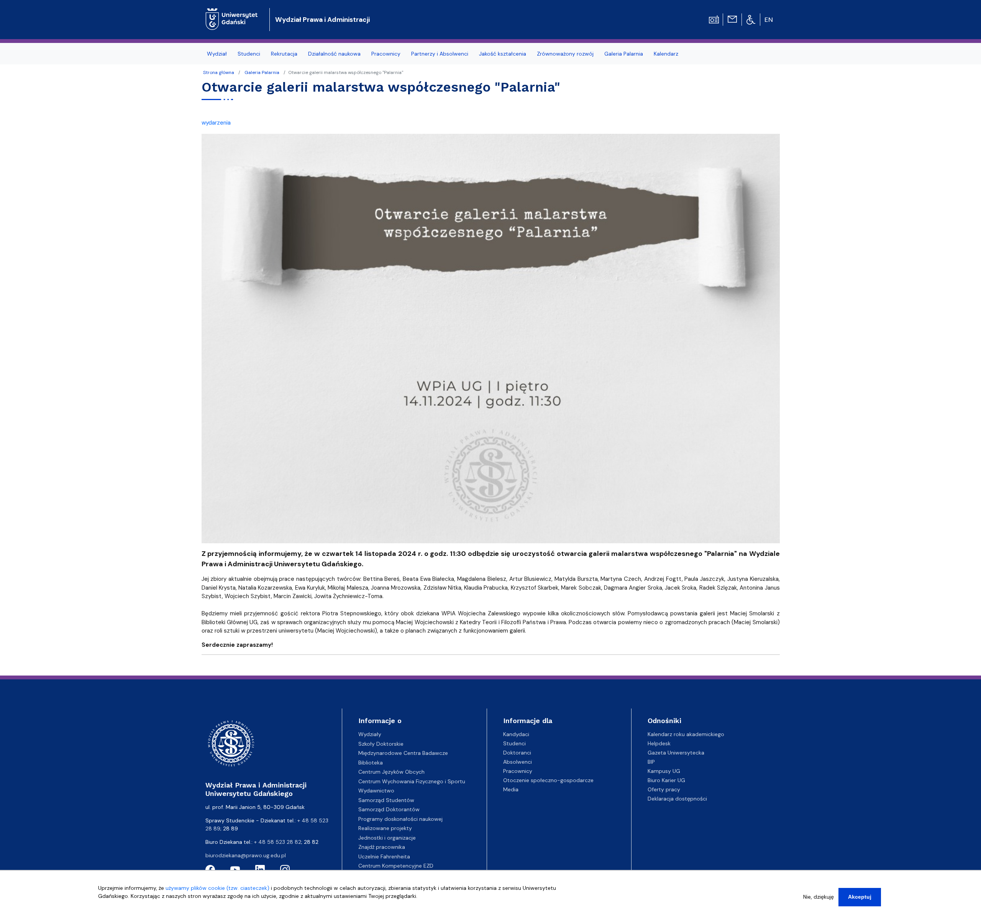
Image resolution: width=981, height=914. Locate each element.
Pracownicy (517, 771)
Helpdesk (659, 743)
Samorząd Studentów (386, 800)
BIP (651, 761)
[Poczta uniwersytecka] (732, 18)
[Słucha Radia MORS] (714, 18)
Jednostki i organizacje (387, 837)
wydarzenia (216, 123)
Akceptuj (859, 897)
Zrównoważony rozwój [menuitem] (565, 53)
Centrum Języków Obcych (391, 771)
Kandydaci (516, 734)
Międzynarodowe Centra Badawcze (403, 753)
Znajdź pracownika (381, 846)
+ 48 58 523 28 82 (277, 841)
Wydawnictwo (376, 790)
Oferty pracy (664, 789)
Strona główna (218, 72)
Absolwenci (517, 761)
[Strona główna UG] (231, 13)
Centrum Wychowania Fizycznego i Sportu (411, 781)
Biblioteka (370, 762)
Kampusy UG (664, 771)
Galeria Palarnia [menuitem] (623, 53)
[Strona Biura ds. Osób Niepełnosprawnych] (750, 19)
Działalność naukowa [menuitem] (334, 53)
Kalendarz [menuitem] (666, 53)
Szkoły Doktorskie (381, 743)
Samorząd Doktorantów (389, 809)
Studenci (514, 743)
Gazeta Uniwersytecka (676, 752)
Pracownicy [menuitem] (385, 53)
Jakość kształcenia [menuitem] (502, 53)
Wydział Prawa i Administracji (322, 19)
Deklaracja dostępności (677, 798)
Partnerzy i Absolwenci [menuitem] (439, 53)
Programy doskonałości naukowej (400, 818)
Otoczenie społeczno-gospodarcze (548, 780)
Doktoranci (517, 752)
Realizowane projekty (385, 828)
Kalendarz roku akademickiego (686, 734)
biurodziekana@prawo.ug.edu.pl (245, 855)
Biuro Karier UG (666, 780)
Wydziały (369, 734)
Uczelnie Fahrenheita (384, 856)
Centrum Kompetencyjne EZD (395, 865)
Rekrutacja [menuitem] (284, 53)
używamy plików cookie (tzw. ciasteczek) (217, 887)
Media (510, 789)
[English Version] (769, 19)
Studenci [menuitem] (249, 53)
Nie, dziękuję (818, 896)
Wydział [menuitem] (217, 53)
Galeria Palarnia (261, 72)
